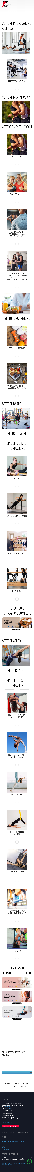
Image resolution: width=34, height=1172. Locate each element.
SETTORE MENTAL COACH (17, 97)
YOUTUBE (13, 1086)
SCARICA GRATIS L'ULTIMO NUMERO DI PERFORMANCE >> (14, 1164)
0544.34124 (8, 1107)
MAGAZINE (23, 1086)
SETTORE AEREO (11, 640)
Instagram (26, 1083)
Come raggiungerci (8, 1122)
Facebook (7, 1083)
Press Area (5, 1143)
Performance (6, 1148)
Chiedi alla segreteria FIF (10, 1126)
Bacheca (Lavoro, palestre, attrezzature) (14, 1141)
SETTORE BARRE (11, 403)
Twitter (16, 1083)
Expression (5, 1150)
